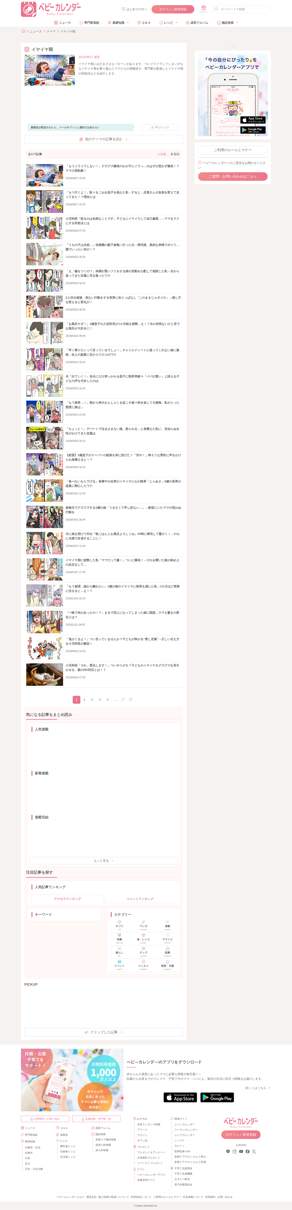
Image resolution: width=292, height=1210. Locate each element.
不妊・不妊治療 (34, 1169)
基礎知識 (118, 22)
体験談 (64, 1134)
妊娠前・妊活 (32, 1147)
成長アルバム (199, 22)
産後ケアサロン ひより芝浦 (189, 1161)
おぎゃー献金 (182, 1179)
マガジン (142, 1135)
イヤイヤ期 (67, 31)
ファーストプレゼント (150, 1163)
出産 (27, 1158)
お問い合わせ (225, 1196)
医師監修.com (182, 1151)
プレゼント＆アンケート (151, 1152)
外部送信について (141, 1196)
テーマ (51, 31)
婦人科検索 (102, 1150)
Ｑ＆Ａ (146, 22)
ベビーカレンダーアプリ (151, 1174)
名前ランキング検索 (148, 1124)
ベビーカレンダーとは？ (70, 1196)
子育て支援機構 (183, 1173)
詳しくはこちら (255, 1088)
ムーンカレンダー (184, 1124)
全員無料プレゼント (148, 1157)
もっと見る (101, 860)
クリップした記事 (104, 1032)
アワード (142, 1129)
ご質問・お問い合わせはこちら (233, 176)
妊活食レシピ (68, 1156)
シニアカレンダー (184, 1135)
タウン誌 (142, 1140)
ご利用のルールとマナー (233, 150)
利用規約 (210, 1196)
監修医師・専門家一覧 (98, 1118)
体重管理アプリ (146, 1180)
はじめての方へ (136, 9)
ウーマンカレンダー (186, 1129)
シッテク (179, 1140)
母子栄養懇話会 (183, 1184)
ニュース (65, 22)
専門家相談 (91, 22)
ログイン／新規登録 (172, 9)
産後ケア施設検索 (106, 1139)
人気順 (161, 154)
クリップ (162, 127)
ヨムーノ (179, 1145)
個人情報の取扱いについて (113, 1196)
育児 (27, 1163)
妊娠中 (29, 1152)
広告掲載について (193, 1196)
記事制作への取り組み (47, 1118)
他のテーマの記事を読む (104, 139)
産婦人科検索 (103, 1144)
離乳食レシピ (68, 1146)
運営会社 (91, 1196)
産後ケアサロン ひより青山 (189, 1156)
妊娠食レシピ (68, 1151)
